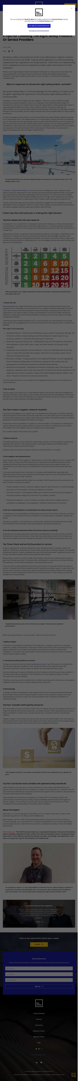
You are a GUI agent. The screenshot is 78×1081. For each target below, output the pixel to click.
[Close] (72, 8)
